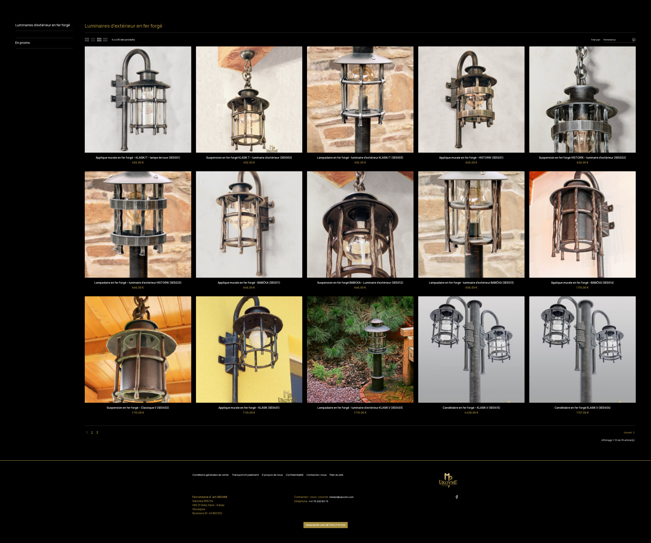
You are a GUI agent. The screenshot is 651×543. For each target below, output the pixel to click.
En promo (22, 42)
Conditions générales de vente (210, 475)
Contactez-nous (317, 475)
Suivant (628, 432)
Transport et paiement (245, 475)
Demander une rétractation (325, 525)
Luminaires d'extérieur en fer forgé (42, 25)
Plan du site (336, 475)
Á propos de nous (272, 475)
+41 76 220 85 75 (318, 501)
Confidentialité (294, 475)
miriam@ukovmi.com (341, 497)
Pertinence (610, 39)
